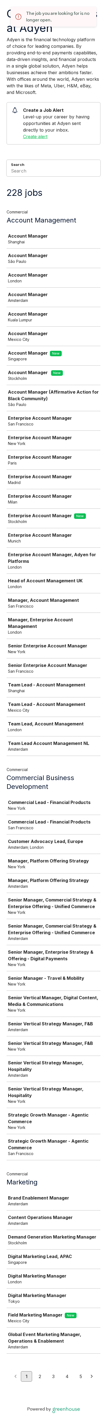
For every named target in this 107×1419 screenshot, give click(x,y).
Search (17, 164)
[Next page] (92, 1377)
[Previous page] (15, 1377)
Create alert (35, 136)
